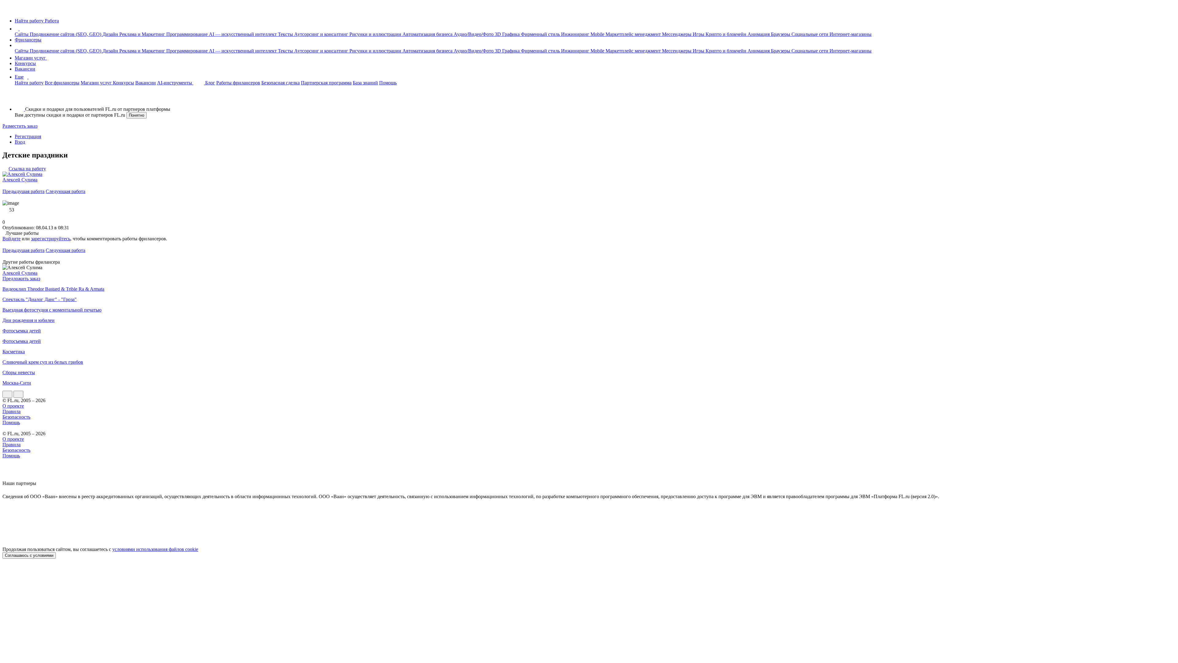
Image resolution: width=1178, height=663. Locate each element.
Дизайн (110, 34)
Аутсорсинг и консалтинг (321, 34)
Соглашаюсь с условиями (29, 555)
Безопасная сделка (280, 82)
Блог (210, 82)
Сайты (22, 34)
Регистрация (28, 136)
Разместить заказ (19, 126)
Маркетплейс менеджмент (634, 34)
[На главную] (8, 10)
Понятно (136, 115)
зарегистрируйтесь (50, 238)
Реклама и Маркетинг (142, 34)
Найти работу (29, 82)
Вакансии (25, 69)
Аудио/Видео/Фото (474, 34)
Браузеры (781, 34)
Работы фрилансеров (238, 82)
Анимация (759, 34)
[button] (20, 28)
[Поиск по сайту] (20, 98)
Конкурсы (25, 63)
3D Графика (508, 34)
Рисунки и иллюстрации (375, 34)
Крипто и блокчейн (727, 34)
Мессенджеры (677, 34)
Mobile (598, 34)
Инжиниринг (576, 34)
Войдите (11, 238)
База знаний (365, 82)
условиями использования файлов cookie (155, 549)
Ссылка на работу (27, 168)
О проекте (13, 406)
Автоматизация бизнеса (428, 34)
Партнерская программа (326, 82)
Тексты (286, 34)
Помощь (388, 82)
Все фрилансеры (62, 82)
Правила (11, 411)
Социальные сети (810, 34)
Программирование (187, 34)
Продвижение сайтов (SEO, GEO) (66, 34)
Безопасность (16, 417)
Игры (699, 34)
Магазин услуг (31, 57)
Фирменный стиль (541, 34)
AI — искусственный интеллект (243, 34)
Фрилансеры (28, 39)
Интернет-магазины (851, 34)
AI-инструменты (175, 82)
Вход (20, 142)
